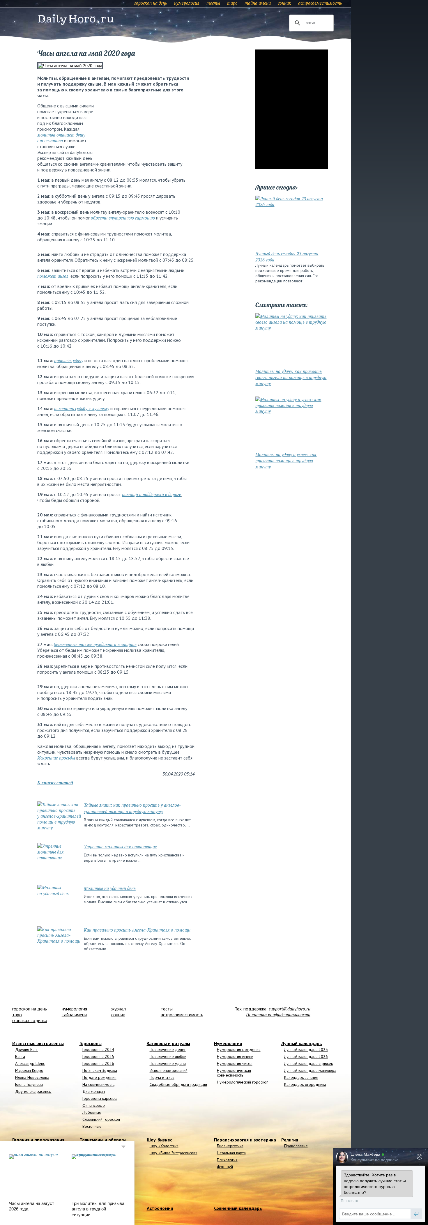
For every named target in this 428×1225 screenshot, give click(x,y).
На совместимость (98, 1084)
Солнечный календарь (238, 1208)
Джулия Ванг (26, 1049)
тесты (213, 3)
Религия (289, 1139)
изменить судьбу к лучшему (81, 408)
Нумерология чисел (234, 1063)
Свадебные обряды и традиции (178, 1084)
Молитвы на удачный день (110, 888)
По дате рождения (99, 1077)
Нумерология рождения (239, 1049)
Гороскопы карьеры (99, 1098)
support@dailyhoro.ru (289, 1009)
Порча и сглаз (162, 1077)
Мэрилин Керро (29, 1070)
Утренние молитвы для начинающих (120, 846)
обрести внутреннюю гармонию (123, 218)
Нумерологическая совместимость (234, 1073)
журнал (118, 1009)
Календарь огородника (305, 1084)
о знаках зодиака (29, 1020)
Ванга (20, 1056)
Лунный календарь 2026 (306, 1056)
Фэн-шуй (225, 1166)
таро (232, 3)
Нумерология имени (235, 1056)
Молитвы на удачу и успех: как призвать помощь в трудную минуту (285, 461)
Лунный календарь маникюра (310, 1070)
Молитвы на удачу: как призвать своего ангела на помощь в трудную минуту (290, 377)
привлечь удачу (68, 360)
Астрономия (160, 1208)
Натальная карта (231, 1152)
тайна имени (258, 3)
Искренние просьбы (56, 758)
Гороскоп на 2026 (98, 1063)
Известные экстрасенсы (38, 1043)
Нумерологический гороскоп (242, 1082)
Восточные (92, 1126)
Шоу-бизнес (159, 1139)
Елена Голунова (29, 1084)
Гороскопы (90, 1043)
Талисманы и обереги (102, 1139)
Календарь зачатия (301, 1077)
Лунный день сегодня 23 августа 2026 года (286, 257)
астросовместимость (320, 3)
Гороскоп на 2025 (98, 1056)
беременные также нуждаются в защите (95, 644)
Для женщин (93, 1091)
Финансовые (93, 1105)
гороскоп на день (150, 3)
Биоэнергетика (230, 1145)
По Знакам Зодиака (99, 1070)
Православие (296, 1145)
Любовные (91, 1112)
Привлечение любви (168, 1056)
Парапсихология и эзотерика (245, 1139)
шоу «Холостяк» (164, 1145)
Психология (227, 1159)
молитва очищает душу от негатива (61, 138)
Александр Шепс (30, 1063)
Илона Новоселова (32, 1077)
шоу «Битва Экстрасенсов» (173, 1152)
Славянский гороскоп (101, 1119)
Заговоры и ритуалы (168, 1043)
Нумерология (228, 1043)
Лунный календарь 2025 (306, 1049)
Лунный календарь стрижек (308, 1063)
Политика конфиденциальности (278, 1014)
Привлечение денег (168, 1049)
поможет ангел (52, 276)
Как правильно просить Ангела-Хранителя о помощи (137, 930)
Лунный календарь (301, 1043)
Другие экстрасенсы (33, 1091)
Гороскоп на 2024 (98, 1049)
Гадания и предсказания (38, 1139)
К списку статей (55, 782)
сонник (284, 3)
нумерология (186, 3)
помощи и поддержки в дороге (151, 494)
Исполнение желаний (169, 1070)
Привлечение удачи (168, 1063)
